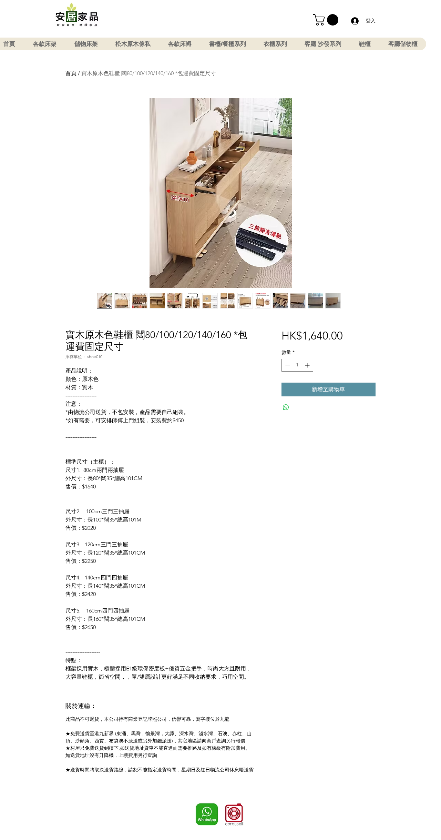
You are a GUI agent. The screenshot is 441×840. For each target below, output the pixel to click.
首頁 (70, 73)
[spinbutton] (297, 365)
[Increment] (308, 365)
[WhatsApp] (207, 814)
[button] (327, 20)
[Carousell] (234, 814)
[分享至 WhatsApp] (286, 407)
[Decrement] (287, 365)
